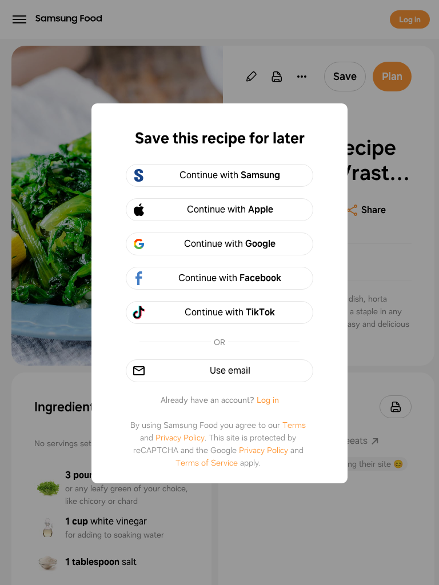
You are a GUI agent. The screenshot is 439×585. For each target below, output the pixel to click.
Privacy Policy (180, 437)
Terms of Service (206, 463)
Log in (268, 400)
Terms (294, 425)
